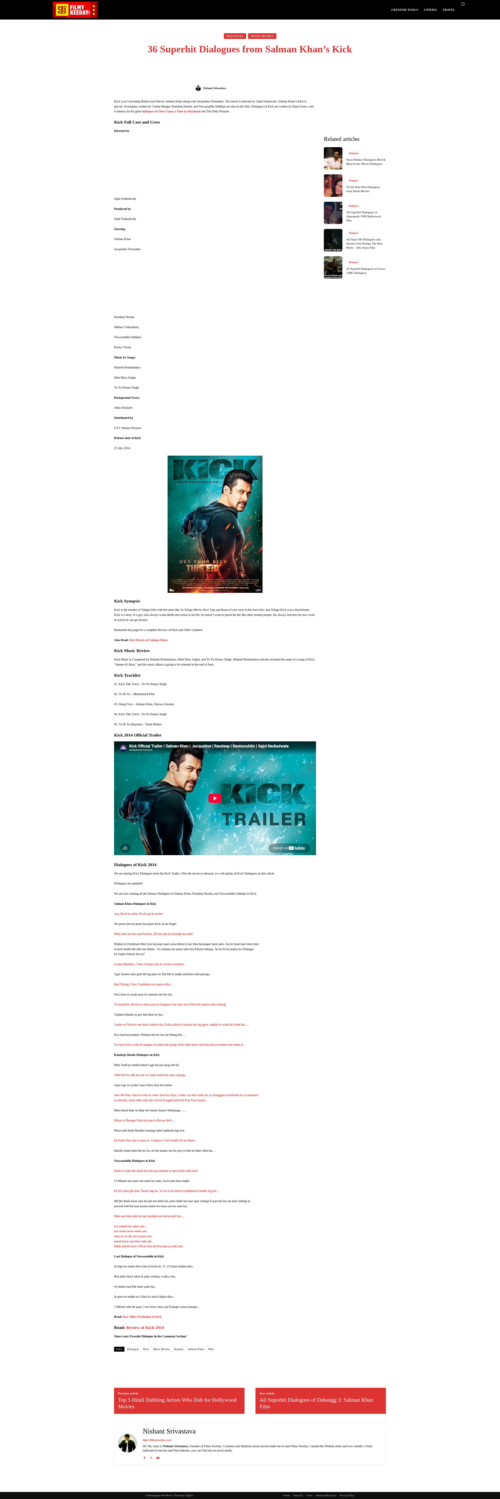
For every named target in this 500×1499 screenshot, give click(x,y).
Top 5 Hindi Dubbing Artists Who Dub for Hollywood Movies (177, 1403)
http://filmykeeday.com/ (157, 1440)
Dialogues (235, 36)
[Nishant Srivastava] (198, 88)
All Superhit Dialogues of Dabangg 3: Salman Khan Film (316, 1403)
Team (309, 1495)
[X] (151, 1457)
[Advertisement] (215, 165)
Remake (179, 1349)
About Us (298, 1495)
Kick (146, 1349)
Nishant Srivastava (214, 88)
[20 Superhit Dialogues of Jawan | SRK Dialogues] (333, 267)
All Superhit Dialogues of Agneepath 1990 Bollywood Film (363, 216)
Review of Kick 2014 (145, 1327)
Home (286, 1495)
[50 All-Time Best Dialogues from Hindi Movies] (333, 185)
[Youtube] (157, 1457)
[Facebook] (144, 1457)
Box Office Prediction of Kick (142, 1316)
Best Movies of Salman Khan (148, 640)
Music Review (161, 1349)
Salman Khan (196, 1349)
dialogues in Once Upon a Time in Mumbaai (171, 111)
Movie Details (262, 36)
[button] (463, 4)
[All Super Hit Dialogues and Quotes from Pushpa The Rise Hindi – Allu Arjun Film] (333, 240)
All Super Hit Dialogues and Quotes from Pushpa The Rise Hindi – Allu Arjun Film (364, 243)
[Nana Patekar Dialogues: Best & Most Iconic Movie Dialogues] (333, 158)
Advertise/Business (326, 1495)
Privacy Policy (347, 1495)
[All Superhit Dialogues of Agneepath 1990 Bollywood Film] (333, 213)
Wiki (211, 1349)
